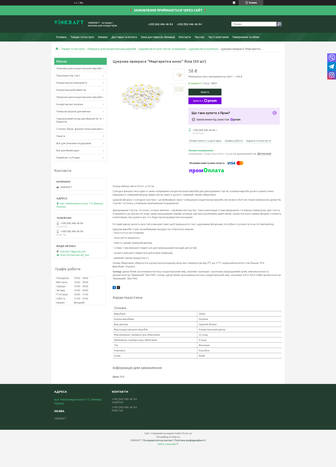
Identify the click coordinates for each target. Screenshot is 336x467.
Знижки (103, 37)
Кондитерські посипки (69, 104)
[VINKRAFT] (68, 24)
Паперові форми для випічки (73, 111)
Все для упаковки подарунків (73, 143)
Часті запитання (218, 37)
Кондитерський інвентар (71, 89)
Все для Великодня (67, 150)
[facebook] (114, 288)
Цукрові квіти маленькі (203, 48)
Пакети (60, 136)
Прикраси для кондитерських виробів (112, 48)
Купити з (198, 100)
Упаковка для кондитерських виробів (79, 68)
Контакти (185, 37)
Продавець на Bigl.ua (168, 437)
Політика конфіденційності (190, 440)
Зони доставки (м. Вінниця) (158, 37)
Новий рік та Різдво (68, 157)
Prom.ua (187, 433)
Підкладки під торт (68, 75)
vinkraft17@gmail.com (73, 251)
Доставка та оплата (124, 37)
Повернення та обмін (246, 37)
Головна (61, 37)
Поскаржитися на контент (158, 440)
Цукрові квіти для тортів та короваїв (162, 48)
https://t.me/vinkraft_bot (74, 255)
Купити (205, 92)
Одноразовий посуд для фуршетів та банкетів (79, 120)
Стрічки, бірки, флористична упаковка (79, 128)
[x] (118, 288)
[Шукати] (279, 24)
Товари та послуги (82, 37)
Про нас (200, 37)
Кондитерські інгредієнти (71, 82)
